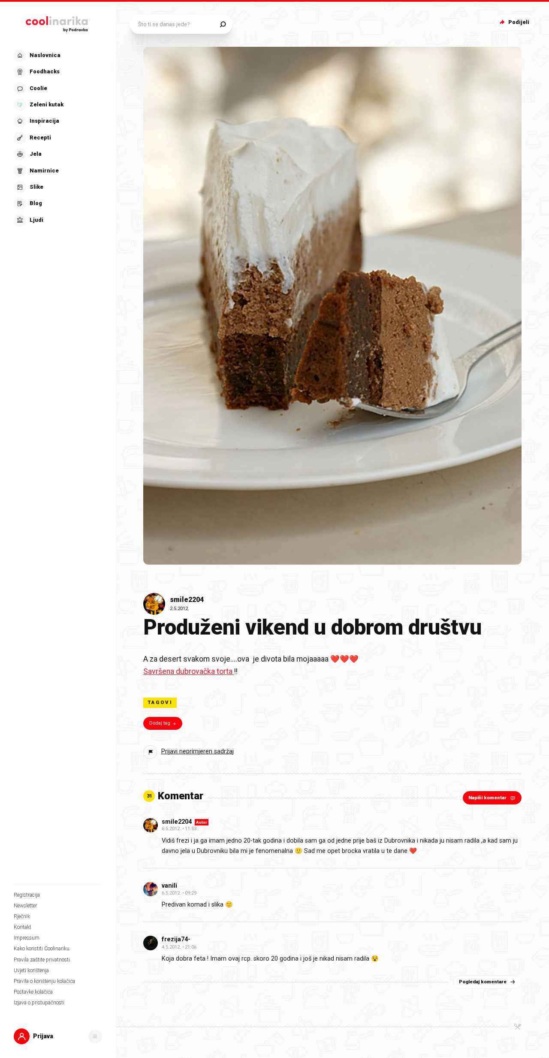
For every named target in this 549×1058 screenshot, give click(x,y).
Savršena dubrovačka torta (188, 671)
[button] (57, 138)
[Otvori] (95, 1036)
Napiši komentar (487, 798)
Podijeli (518, 22)
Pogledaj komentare (483, 982)
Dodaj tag (159, 723)
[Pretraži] (223, 24)
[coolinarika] (58, 22)
